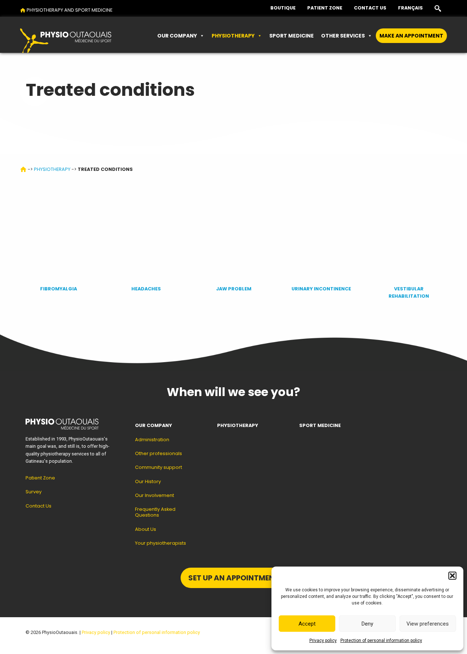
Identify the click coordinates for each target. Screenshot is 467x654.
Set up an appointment (233, 578)
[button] (452, 575)
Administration (152, 439)
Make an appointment (411, 35)
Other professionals (158, 453)
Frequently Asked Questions (155, 512)
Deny (367, 623)
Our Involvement (154, 495)
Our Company (177, 35)
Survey (34, 492)
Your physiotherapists (160, 543)
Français (410, 8)
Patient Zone (324, 8)
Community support (158, 467)
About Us (145, 529)
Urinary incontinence (321, 289)
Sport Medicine (291, 35)
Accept (307, 623)
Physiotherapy (233, 35)
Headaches (146, 289)
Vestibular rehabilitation (409, 292)
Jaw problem (233, 289)
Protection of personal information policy (381, 640)
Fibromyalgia (58, 289)
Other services (343, 35)
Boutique (283, 8)
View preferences (427, 623)
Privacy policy (323, 640)
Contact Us (370, 8)
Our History (148, 481)
